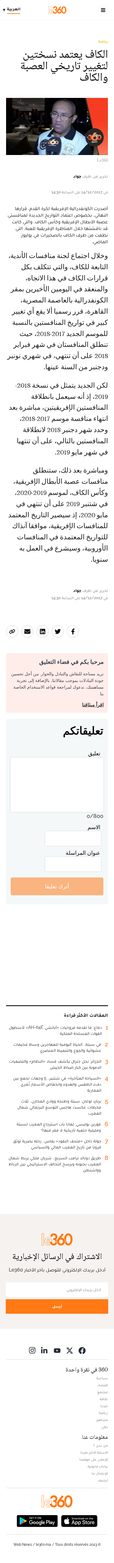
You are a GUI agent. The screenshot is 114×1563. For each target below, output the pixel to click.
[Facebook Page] (82, 1350)
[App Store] (79, 1520)
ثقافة (104, 1399)
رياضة (103, 41)
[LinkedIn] (44, 1350)
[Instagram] (32, 1350)
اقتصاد (103, 1385)
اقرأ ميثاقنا (93, 705)
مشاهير (102, 1420)
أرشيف (103, 1480)
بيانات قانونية (98, 1466)
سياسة (102, 1378)
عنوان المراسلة (83, 853)
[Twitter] (69, 1350)
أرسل (57, 1306)
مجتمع (102, 1392)
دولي (104, 1427)
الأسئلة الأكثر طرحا (94, 1452)
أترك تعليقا (57, 886)
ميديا (104, 1406)
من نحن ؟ (100, 1445)
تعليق (94, 753)
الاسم (94, 827)
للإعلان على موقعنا (93, 1459)
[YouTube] (57, 1350)
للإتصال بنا (100, 1473)
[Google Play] (37, 1520)
